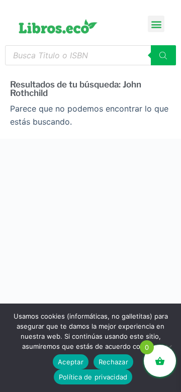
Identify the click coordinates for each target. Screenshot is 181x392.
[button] (156, 24)
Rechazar (113, 362)
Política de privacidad (93, 377)
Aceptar (70, 362)
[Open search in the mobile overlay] (90, 55)
